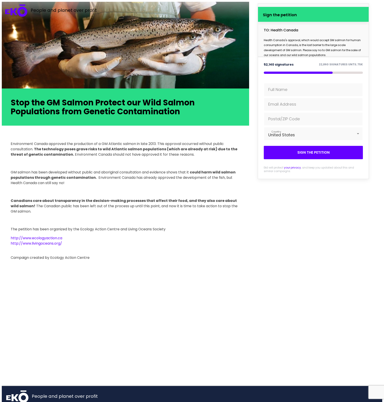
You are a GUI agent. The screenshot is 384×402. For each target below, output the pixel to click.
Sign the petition (313, 152)
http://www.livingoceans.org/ (36, 243)
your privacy (292, 167)
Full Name (277, 89)
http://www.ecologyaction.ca (36, 238)
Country (276, 131)
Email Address (282, 104)
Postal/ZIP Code (284, 119)
